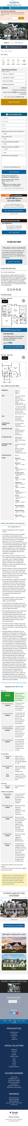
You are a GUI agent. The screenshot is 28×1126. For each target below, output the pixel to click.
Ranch (14, 1037)
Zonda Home (14, 1104)
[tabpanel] (14, 31)
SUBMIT (21, 18)
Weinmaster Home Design (14, 1087)
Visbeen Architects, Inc (14, 1085)
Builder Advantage (14, 1099)
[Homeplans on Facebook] (10, 1013)
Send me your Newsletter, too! (12, 167)
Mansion (14, 1054)
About (23, 1021)
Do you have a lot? (7, 136)
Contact (14, 1022)
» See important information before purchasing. (14, 682)
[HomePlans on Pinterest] (17, 1013)
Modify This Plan (14, 261)
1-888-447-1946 (14, 5)
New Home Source (14, 1097)
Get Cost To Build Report (14, 211)
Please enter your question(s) (10, 155)
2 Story (14, 1063)
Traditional (14, 1039)
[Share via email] (8, 289)
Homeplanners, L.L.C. (14, 1079)
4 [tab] (16, 41)
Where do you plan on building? (11, 147)
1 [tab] (9, 41)
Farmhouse (14, 1035)
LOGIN (23, 8)
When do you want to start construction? (13, 131)
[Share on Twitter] (16, 289)
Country (10, 51)
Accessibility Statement (14, 1121)
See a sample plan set (14, 527)
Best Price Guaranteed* (19, 90)
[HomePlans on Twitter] (14, 1013)
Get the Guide (14, 232)
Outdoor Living (14, 1056)
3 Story (14, 1065)
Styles (10, 1021)
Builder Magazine (14, 1101)
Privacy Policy (20, 188)
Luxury (14, 1053)
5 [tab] (18, 41)
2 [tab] (11, 41)
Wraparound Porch (14, 1066)
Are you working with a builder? (10, 142)
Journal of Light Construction (14, 1103)
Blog (14, 1021)
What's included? (5, 71)
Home (2, 51)
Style (6, 51)
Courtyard (14, 1051)
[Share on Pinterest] (19, 289)
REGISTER (17, 8)
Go (18, 1001)
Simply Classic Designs (14, 1082)
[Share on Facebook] (14, 289)
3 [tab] (14, 41)
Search (5, 1021)
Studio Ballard (14, 1084)
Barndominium (14, 1032)
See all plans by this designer (14, 926)
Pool (14, 1058)
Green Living (14, 1077)
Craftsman (14, 1034)
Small (14, 1060)
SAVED (13, 8)
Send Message (14, 172)
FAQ (19, 1021)
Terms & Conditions (14, 14)
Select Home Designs (14, 1080)
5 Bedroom (14, 1049)
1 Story (14, 1061)
